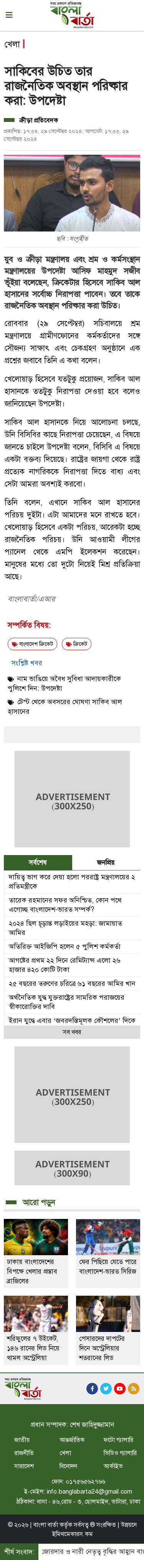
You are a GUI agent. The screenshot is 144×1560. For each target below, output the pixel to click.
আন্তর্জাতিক (72, 1440)
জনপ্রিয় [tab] (106, 863)
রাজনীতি (24, 1453)
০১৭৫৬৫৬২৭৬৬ (85, 1482)
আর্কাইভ (113, 1466)
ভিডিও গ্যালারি (120, 1453)
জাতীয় (22, 1440)
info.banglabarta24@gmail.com (89, 1492)
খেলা (65, 1453)
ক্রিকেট (79, 644)
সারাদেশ (24, 1466)
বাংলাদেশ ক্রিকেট (35, 644)
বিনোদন (68, 1466)
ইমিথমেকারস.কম (72, 1534)
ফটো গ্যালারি (118, 1440)
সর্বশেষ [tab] (38, 863)
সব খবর (72, 1032)
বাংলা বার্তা (45, 1525)
